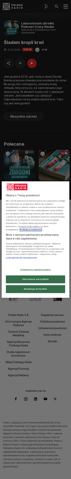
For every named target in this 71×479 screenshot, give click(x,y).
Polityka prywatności (30, 229)
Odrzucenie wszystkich (35, 279)
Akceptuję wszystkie (35, 289)
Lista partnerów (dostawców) (21, 258)
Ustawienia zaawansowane (35, 269)
